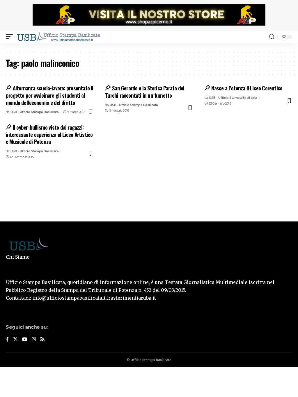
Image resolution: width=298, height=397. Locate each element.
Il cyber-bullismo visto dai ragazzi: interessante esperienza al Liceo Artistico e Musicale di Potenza (49, 134)
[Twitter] (15, 339)
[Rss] (42, 339)
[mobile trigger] (11, 37)
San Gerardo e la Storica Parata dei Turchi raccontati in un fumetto (144, 91)
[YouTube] (24, 339)
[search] (272, 36)
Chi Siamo (18, 257)
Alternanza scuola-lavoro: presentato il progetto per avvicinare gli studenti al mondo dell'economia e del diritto (49, 95)
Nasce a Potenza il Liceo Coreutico (246, 88)
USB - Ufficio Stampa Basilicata (34, 112)
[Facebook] (7, 339)
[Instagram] (34, 339)
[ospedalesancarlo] (149, 47)
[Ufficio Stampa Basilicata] (58, 37)
